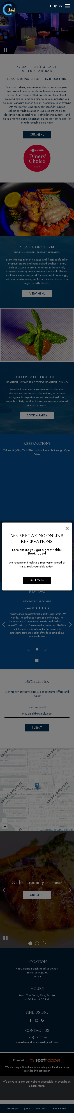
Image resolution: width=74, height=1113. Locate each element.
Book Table (37, 580)
